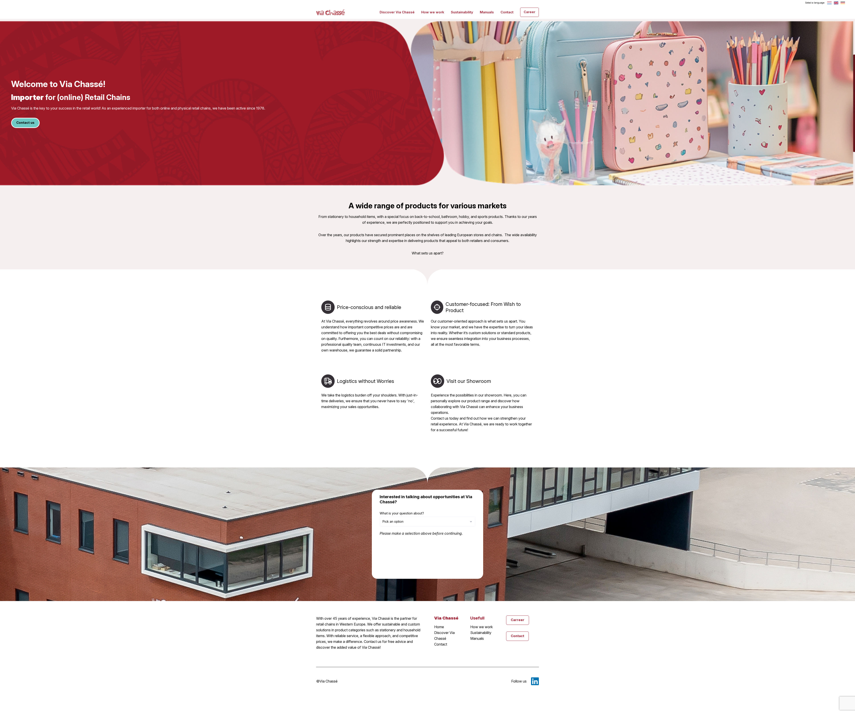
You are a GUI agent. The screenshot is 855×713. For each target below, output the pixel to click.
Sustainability (462, 12)
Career (529, 12)
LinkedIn (535, 681)
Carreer (517, 620)
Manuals (487, 12)
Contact (507, 12)
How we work (432, 12)
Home (439, 627)
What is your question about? (402, 513)
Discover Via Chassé (397, 12)
